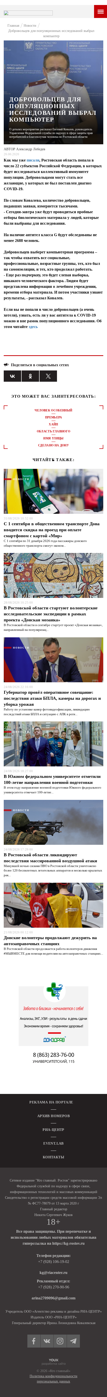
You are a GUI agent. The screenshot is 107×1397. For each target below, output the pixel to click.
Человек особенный (53, 410)
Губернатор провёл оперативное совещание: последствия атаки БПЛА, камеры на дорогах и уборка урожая (52, 698)
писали (33, 160)
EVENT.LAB (53, 1143)
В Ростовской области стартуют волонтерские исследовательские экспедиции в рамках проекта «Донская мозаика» (51, 613)
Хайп (53, 424)
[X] (48, 376)
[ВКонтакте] (12, 376)
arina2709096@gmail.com (53, 1298)
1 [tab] (53, 460)
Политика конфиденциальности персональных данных (53, 1378)
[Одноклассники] (30, 376)
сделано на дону (53, 445)
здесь (33, 327)
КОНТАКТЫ (53, 1157)
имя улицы (53, 438)
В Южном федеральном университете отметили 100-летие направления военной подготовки (52, 779)
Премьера (53, 417)
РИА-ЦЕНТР (53, 1130)
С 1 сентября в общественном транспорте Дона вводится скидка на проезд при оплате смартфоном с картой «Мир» (52, 529)
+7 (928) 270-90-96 (53, 1287)
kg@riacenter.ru (53, 1272)
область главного (53, 431)
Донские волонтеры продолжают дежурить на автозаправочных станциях (50, 940)
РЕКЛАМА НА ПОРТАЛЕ (51, 1102)
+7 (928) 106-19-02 (53, 1261)
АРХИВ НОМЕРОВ (53, 1116)
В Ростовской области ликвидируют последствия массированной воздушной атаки (50, 857)
